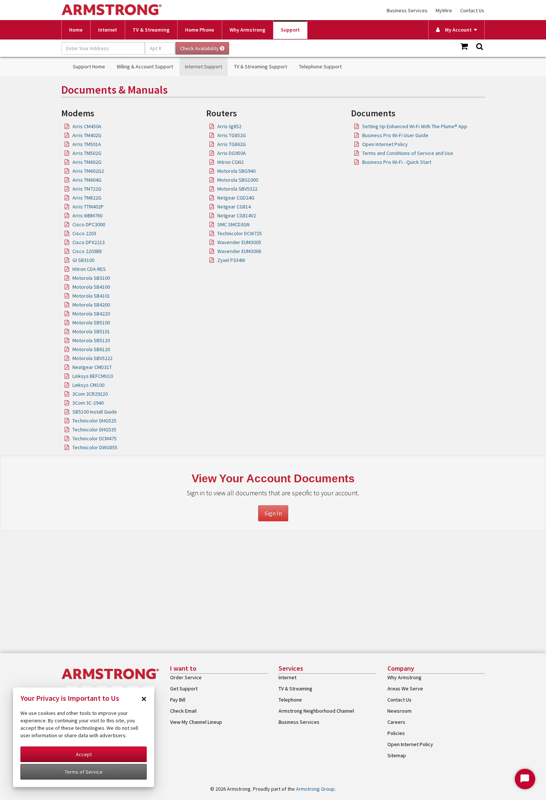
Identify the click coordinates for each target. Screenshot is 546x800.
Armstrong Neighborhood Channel (316, 710)
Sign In (273, 513)
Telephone (290, 699)
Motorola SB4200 (91, 304)
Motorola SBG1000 (237, 179)
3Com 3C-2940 (88, 402)
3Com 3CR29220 (90, 394)
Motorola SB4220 (91, 313)
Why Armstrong (247, 29)
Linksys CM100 (88, 385)
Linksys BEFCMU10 (92, 376)
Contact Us (472, 10)
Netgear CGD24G (235, 197)
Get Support (184, 688)
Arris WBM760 (87, 215)
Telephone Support (320, 66)
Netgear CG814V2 (236, 215)
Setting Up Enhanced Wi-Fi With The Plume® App (414, 126)
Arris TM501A (86, 144)
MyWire (444, 10)
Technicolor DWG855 (94, 447)
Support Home (89, 66)
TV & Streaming (151, 29)
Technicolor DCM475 (94, 438)
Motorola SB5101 (91, 331)
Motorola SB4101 (91, 295)
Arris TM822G (86, 197)
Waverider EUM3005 (239, 242)
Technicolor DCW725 (239, 233)
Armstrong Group (315, 789)
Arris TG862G (231, 144)
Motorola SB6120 (91, 349)
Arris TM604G (86, 179)
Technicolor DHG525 (94, 420)
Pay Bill (177, 699)
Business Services (407, 10)
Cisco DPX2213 (88, 242)
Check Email (183, 710)
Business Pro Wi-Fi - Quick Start (396, 162)
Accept (84, 754)
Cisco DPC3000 (88, 224)
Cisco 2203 (84, 233)
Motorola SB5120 (91, 340)
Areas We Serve (405, 688)
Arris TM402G (86, 135)
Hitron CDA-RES (89, 269)
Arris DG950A (231, 153)
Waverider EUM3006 (239, 251)
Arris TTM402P (88, 206)
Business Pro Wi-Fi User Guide (395, 135)
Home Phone (199, 29)
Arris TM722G (86, 188)
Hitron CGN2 (230, 162)
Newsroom (399, 710)
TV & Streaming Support (260, 66)
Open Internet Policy (385, 144)
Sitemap (396, 755)
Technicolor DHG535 (94, 429)
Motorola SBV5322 (237, 188)
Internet (107, 29)
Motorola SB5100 (91, 322)
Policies (396, 733)
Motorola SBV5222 (92, 358)
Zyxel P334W (231, 260)
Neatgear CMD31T (92, 367)
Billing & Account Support (145, 66)
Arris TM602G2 (88, 171)
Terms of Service (84, 771)
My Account (457, 29)
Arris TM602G (86, 162)
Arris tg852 (229, 126)
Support (290, 29)
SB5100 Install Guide (94, 411)
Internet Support (203, 66)
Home (75, 29)
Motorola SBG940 (236, 171)
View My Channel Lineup (196, 722)
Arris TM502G (86, 153)
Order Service (186, 677)
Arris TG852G (231, 135)
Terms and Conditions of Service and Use (407, 153)
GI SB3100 (83, 260)
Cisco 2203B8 (87, 251)
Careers (396, 722)
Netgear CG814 (234, 206)
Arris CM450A (86, 126)
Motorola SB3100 (91, 278)
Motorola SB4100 (91, 287)
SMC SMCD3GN (233, 224)
